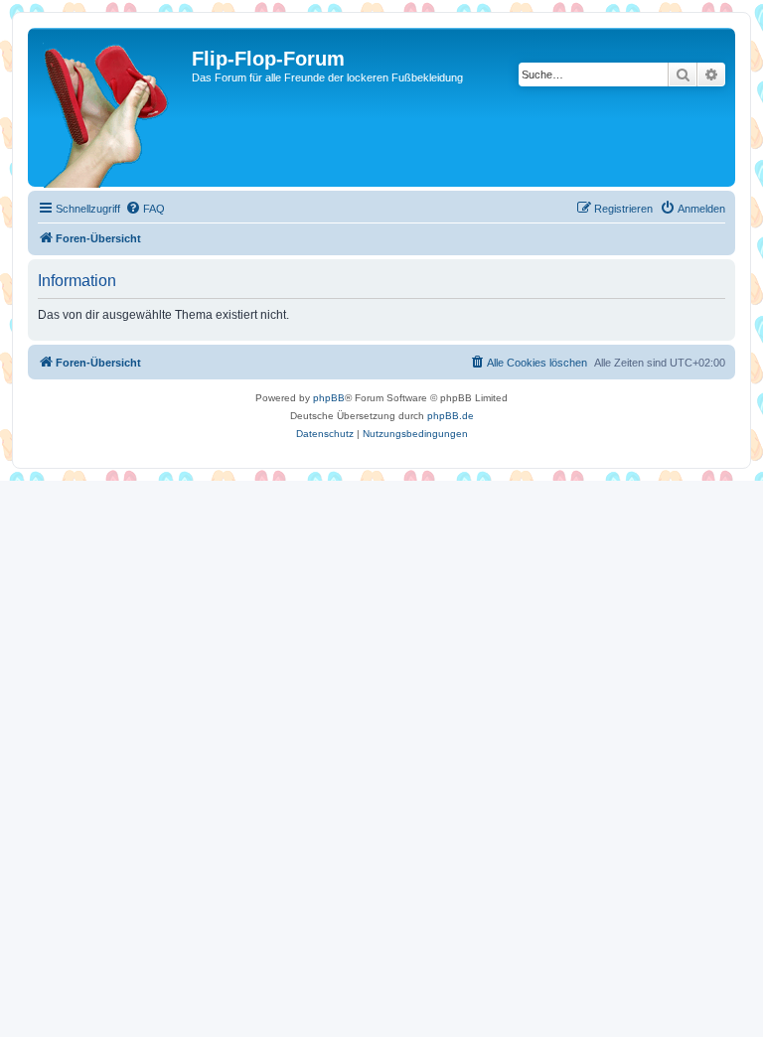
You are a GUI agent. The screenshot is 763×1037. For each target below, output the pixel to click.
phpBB (329, 397)
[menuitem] (145, 209)
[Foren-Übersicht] (112, 107)
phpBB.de (450, 415)
